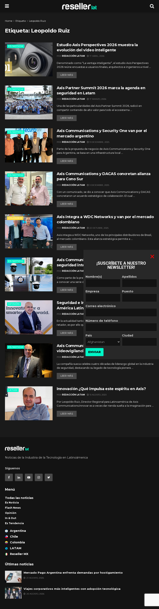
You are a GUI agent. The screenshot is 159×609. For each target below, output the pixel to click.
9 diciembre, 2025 (99, 142)
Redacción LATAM (73, 56)
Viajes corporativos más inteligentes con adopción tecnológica (72, 588)
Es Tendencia (14, 523)
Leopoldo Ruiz (37, 20)
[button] (152, 256)
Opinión (14, 304)
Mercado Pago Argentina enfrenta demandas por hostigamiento (73, 572)
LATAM (12, 390)
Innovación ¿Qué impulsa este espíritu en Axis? (101, 389)
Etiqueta (21, 20)
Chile (14, 536)
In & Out (10, 518)
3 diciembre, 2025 (99, 185)
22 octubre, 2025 (98, 228)
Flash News (13, 507)
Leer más (66, 74)
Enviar (94, 352)
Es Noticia (15, 46)
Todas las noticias (19, 498)
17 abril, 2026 (96, 56)
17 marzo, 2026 (97, 99)
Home (8, 20)
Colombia (15, 218)
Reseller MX (19, 554)
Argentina (18, 531)
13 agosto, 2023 (97, 394)
